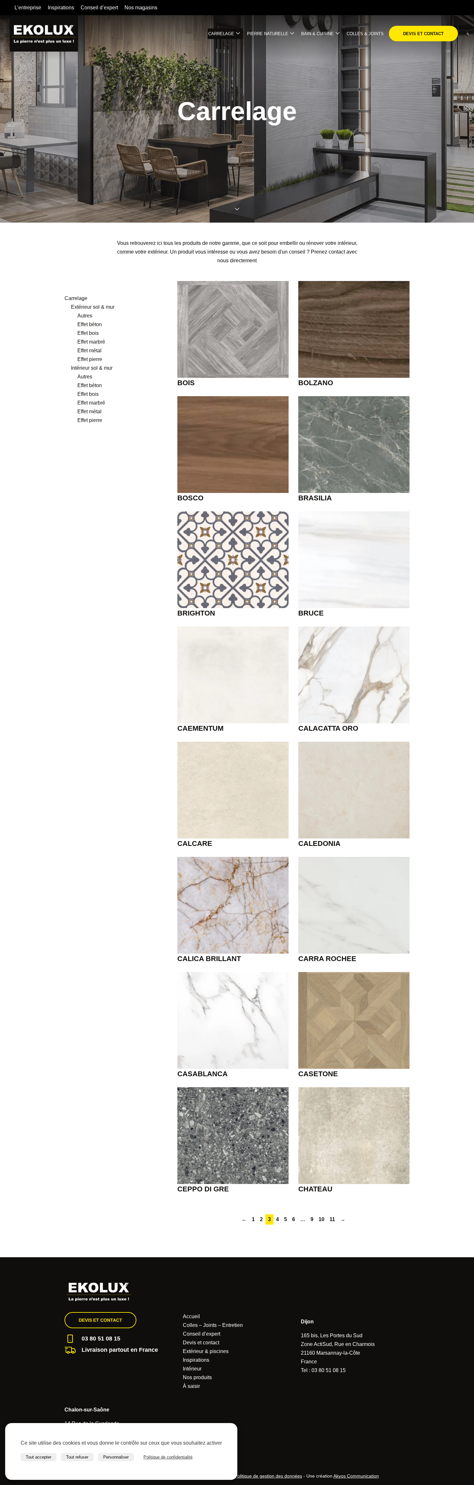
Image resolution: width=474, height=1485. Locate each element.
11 (332, 1219)
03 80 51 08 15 (101, 1338)
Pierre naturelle (267, 33)
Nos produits (197, 1377)
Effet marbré (91, 342)
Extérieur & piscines (206, 1351)
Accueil (191, 1316)
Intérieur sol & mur (92, 368)
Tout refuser (77, 1457)
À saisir (191, 1386)
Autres (84, 315)
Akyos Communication (356, 1476)
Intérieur (192, 1368)
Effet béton (89, 324)
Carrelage (221, 33)
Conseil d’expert (99, 7)
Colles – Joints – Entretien (213, 1325)
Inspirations (61, 7)
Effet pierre (89, 359)
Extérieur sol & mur (92, 307)
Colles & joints (365, 33)
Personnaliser (116, 1457)
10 (321, 1219)
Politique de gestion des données (268, 1476)
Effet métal (89, 350)
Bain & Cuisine (317, 33)
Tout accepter (38, 1457)
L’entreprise (28, 7)
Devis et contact (423, 33)
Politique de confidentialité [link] (168, 1457)
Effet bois (88, 333)
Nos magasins (140, 7)
